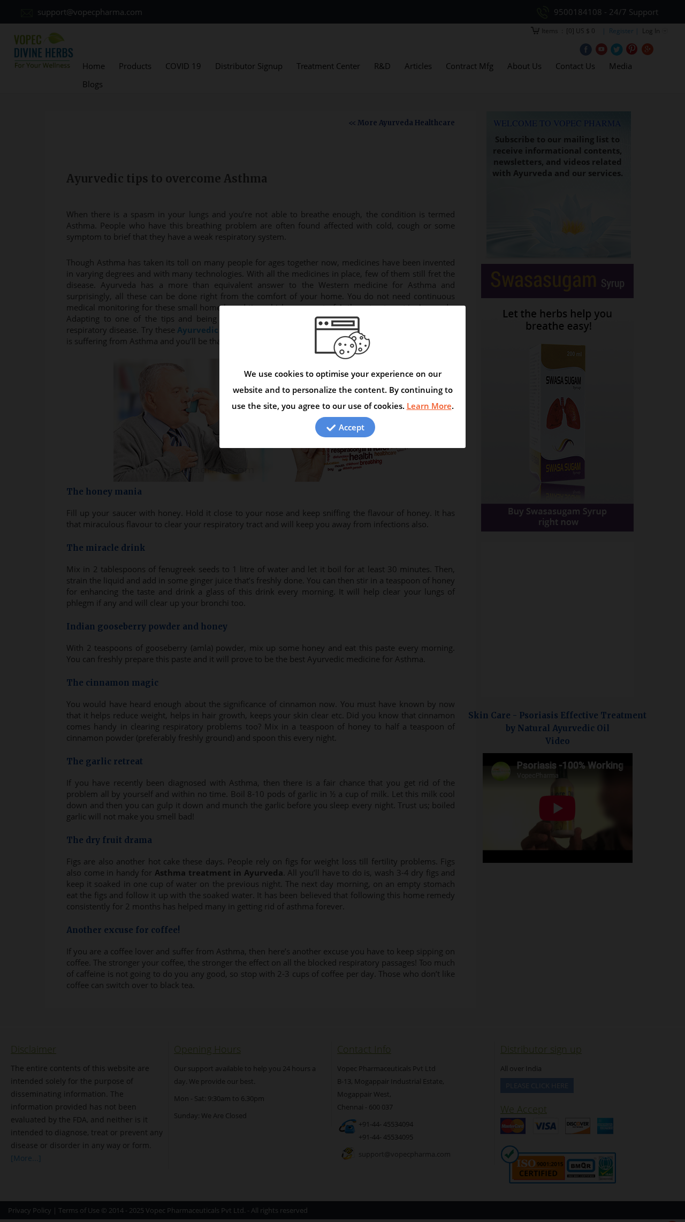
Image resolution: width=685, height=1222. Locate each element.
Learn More (429, 405)
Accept (350, 427)
